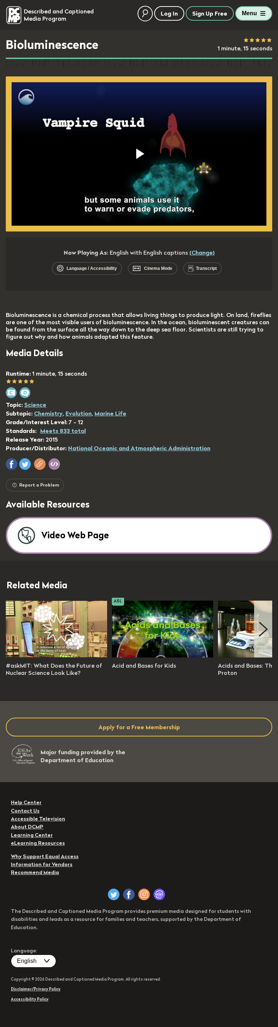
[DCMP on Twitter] (113, 894)
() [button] (202, 252)
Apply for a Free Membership (139, 727)
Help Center (26, 802)
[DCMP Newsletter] (159, 894)
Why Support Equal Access (45, 856)
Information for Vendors (41, 864)
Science (35, 404)
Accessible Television (38, 818)
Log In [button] (169, 13)
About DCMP (27, 826)
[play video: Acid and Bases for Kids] (162, 655)
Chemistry (48, 413)
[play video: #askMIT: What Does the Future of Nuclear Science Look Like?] (56, 655)
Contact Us (25, 810)
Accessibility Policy (30, 999)
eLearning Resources (38, 843)
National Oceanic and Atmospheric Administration (139, 448)
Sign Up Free (209, 13)
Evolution (79, 413)
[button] (11, 464)
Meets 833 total (63, 430)
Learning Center (32, 835)
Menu (249, 13)
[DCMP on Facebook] (129, 894)
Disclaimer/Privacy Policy (35, 988)
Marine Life (110, 413)
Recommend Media (35, 872)
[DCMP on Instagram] (144, 894)
